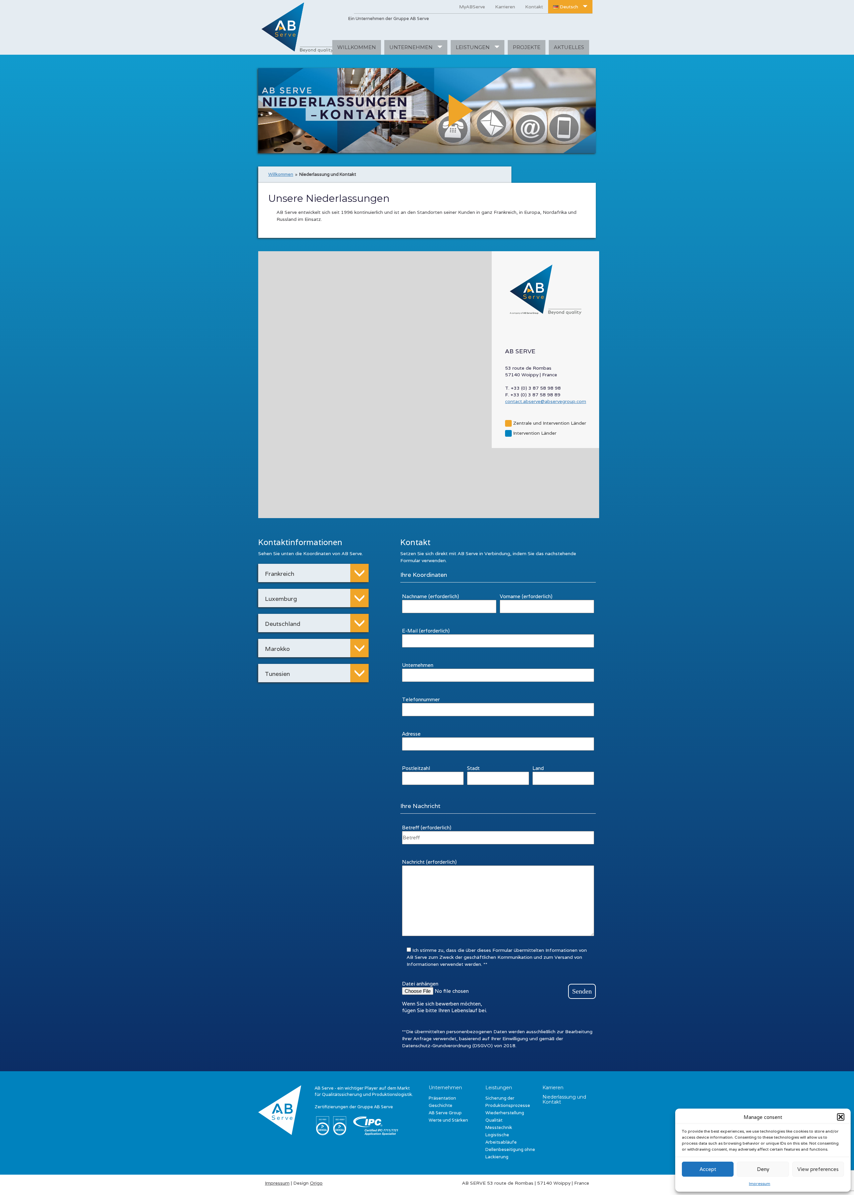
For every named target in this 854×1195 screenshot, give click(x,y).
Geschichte (440, 1105)
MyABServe (472, 7)
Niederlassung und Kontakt (564, 1099)
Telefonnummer (421, 699)
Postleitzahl (416, 768)
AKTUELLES (569, 47)
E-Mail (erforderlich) (426, 631)
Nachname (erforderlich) (430, 596)
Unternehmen (417, 665)
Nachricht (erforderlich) (429, 862)
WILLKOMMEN (356, 47)
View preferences (818, 1169)
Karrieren (505, 7)
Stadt (473, 768)
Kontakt (534, 7)
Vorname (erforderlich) (526, 596)
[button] (840, 1117)
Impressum (759, 1183)
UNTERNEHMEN (411, 47)
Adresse (411, 734)
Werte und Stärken (448, 1120)
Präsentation (442, 1098)
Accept (708, 1169)
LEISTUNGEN (473, 47)
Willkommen (280, 174)
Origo (316, 1183)
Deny (763, 1169)
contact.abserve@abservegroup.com (545, 401)
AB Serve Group (445, 1113)
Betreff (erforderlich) (426, 827)
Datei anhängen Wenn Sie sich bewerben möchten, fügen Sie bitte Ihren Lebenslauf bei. (444, 997)
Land (538, 768)
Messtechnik (498, 1127)
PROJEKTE (526, 47)
